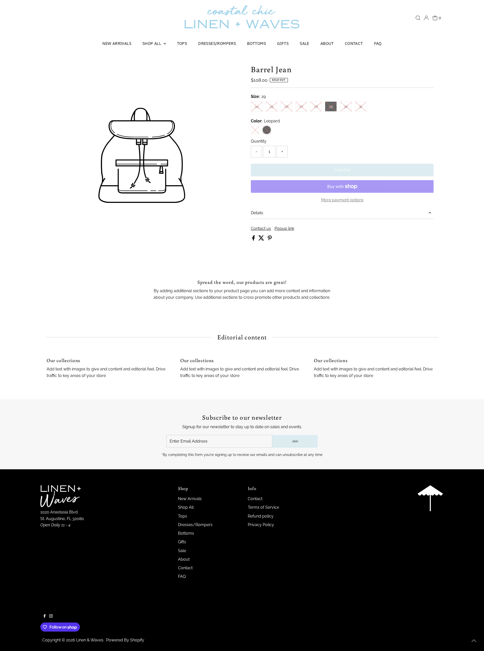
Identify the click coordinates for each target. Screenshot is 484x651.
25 (274, 106)
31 (362, 106)
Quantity (258, 141)
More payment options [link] (342, 200)
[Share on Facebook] (254, 239)
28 (318, 106)
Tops (182, 43)
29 (333, 106)
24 (259, 106)
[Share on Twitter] (261, 239)
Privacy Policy (261, 524)
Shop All (152, 43)
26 (288, 106)
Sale (304, 43)
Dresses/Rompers (217, 43)
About (327, 43)
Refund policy (261, 516)
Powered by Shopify (125, 640)
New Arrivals (116, 43)
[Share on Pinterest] (270, 239)
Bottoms (256, 43)
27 (303, 106)
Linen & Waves (89, 640)
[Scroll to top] (474, 641)
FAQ (378, 43)
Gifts (283, 43)
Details (257, 212)
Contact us (261, 229)
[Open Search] (418, 18)
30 (348, 106)
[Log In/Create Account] (426, 18)
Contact (354, 43)
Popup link (284, 229)
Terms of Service (263, 507)
